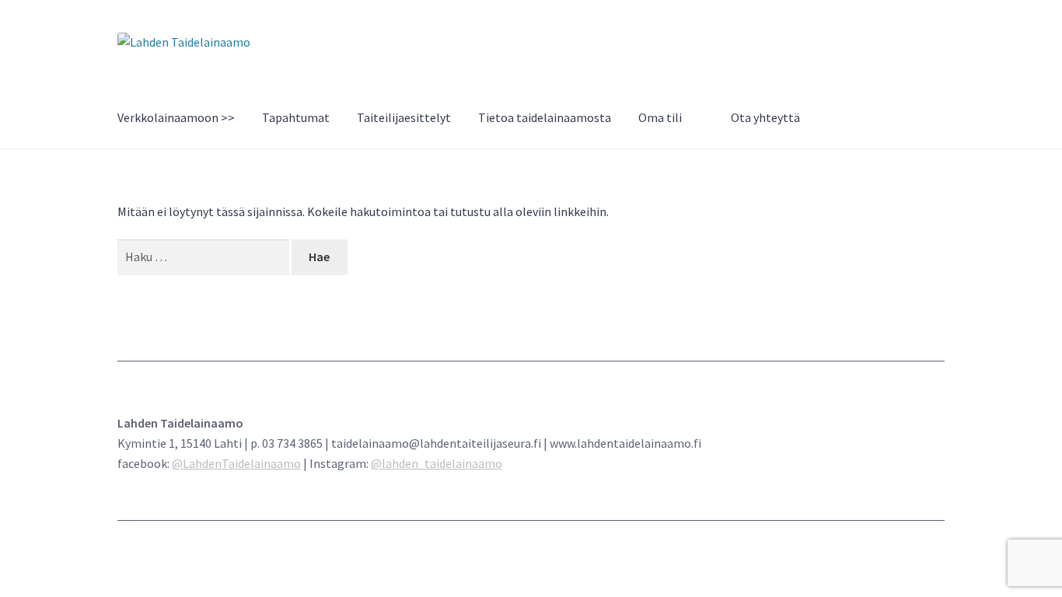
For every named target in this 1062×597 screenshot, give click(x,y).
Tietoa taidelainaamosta (544, 117)
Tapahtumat (296, 117)
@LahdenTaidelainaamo (236, 463)
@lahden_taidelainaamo (436, 463)
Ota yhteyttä (765, 117)
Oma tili (660, 117)
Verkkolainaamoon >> (176, 117)
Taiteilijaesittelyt (404, 117)
